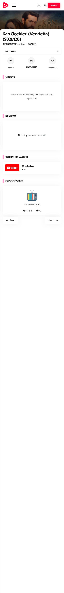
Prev (12, 220)
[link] (6, 5)
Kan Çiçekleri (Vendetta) (26, 33)
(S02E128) (12, 38)
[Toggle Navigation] (14, 5)
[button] (39, 5)
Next (50, 220)
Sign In (54, 5)
